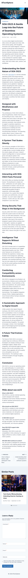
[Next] (24, 489)
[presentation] (14, 483)
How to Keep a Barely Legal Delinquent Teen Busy (6, 458)
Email (5, 550)
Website (5, 557)
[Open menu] (25, 3)
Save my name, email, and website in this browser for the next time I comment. (14, 561)
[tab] (11, 505)
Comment (6, 524)
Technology (5, 21)
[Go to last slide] (4, 489)
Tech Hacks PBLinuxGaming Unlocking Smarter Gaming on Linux (13, 496)
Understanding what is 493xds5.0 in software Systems (20, 457)
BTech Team (6, 37)
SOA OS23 (11, 74)
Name (5, 544)
